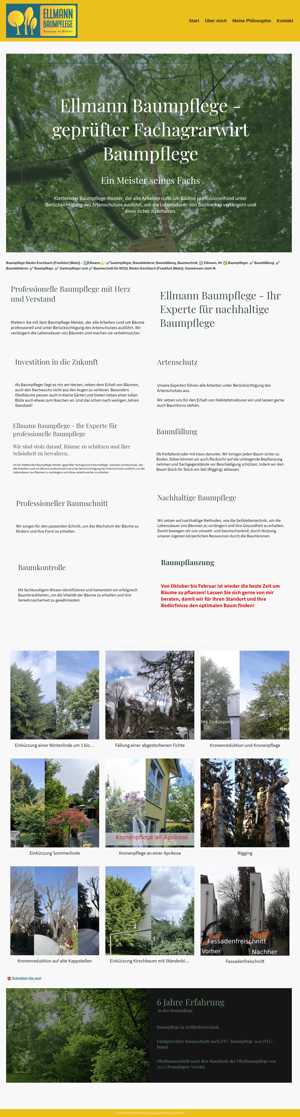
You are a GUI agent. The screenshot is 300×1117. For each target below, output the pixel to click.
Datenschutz (170, 1113)
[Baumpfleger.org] (42, 21)
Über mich (216, 20)
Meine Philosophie (251, 20)
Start (194, 20)
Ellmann (97, 640)
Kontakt (285, 20)
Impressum (157, 1113)
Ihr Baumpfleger (126, 640)
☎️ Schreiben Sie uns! (24, 978)
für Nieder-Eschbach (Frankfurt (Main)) (179, 640)
